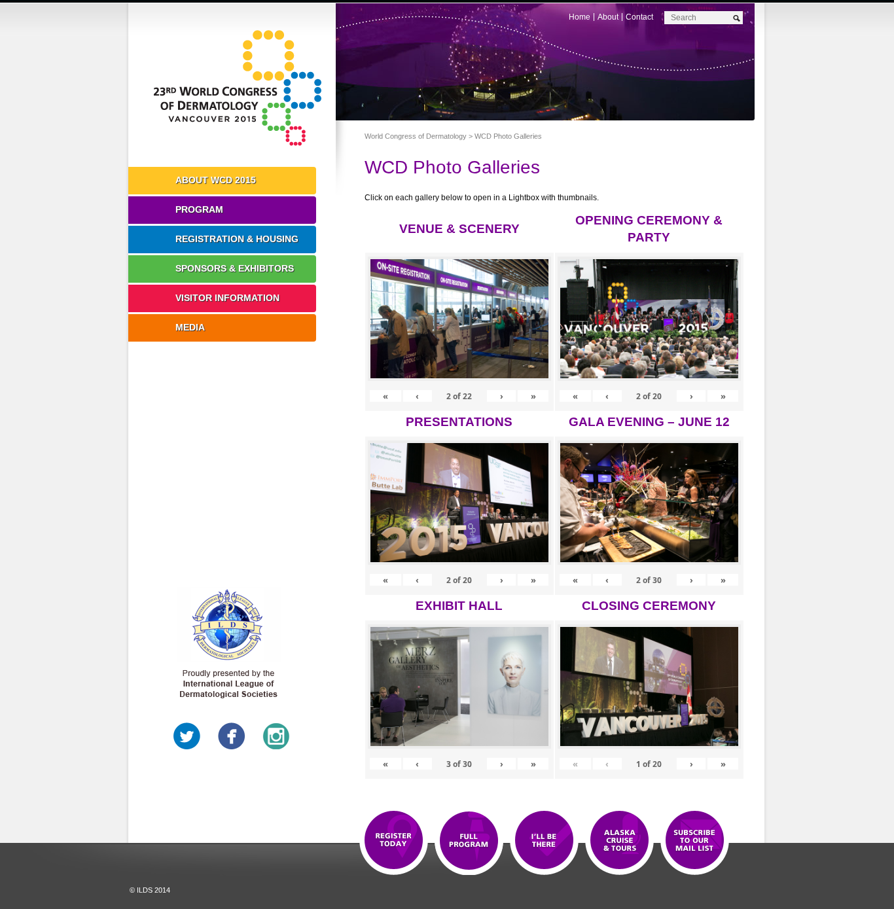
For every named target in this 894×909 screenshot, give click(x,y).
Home (579, 17)
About (608, 17)
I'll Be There (544, 841)
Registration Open (393, 841)
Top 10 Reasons (469, 841)
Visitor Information (227, 298)
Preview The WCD (619, 841)
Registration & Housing (236, 239)
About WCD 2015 (215, 180)
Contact (639, 17)
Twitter (187, 736)
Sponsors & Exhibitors (234, 268)
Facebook (231, 736)
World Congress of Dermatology (241, 88)
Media (190, 327)
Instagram (276, 736)
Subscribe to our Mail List (694, 841)
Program (199, 209)
